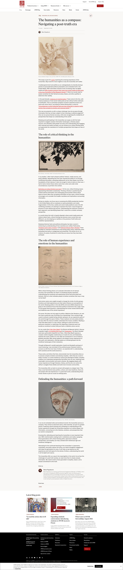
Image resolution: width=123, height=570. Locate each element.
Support (86, 545)
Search (100, 1)
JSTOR (40, 486)
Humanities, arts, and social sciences (50, 15)
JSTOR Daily (86, 10)
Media (70, 10)
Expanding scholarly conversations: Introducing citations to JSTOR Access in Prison (60, 520)
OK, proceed (98, 566)
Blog (40, 15)
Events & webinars (88, 538)
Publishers (57, 540)
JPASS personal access (46, 548)
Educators (57, 542)
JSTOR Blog (37, 10)
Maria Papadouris (46, 32)
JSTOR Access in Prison (46, 551)
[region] (61, 566)
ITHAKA (33, 560)
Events (77, 10)
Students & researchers (60, 545)
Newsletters (87, 540)
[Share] (90, 15)
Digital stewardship (80, 514)
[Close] (121, 566)
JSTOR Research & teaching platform (30, 542)
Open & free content (45, 553)
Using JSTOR (44, 5)
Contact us (100, 5)
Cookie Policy (18, 568)
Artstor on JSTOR (45, 544)
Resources (56, 10)
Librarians (57, 538)
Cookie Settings (90, 566)
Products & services (32, 5)
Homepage (28, 10)
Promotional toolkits (74, 545)
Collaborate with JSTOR (89, 542)
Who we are (66, 5)
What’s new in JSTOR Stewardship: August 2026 (84, 518)
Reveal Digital (44, 546)
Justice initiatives (30, 514)
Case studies (47, 10)
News (64, 10)
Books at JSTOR (44, 541)
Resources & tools (55, 5)
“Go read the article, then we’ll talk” (36, 518)
